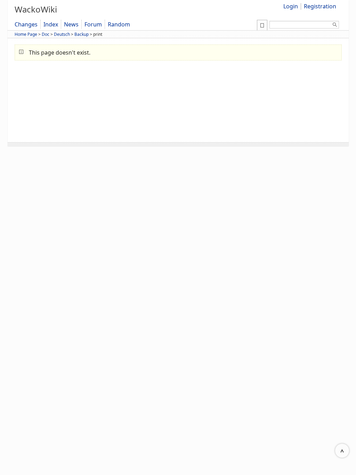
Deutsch (62, 34)
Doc (45, 34)
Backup (81, 34)
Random (119, 24)
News (71, 24)
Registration (320, 6)
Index (50, 24)
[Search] (335, 26)
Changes (26, 24)
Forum (93, 24)
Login (290, 6)
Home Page (26, 34)
